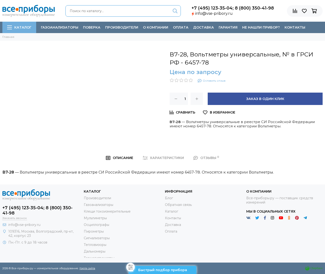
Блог (169, 198)
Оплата (180, 27)
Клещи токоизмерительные (107, 211)
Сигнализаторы (97, 238)
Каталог (22, 27)
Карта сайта (87, 268)
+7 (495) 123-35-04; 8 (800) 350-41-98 (233, 8)
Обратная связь (178, 205)
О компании (155, 27)
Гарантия (228, 27)
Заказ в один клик (265, 99)
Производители (121, 27)
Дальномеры (94, 251)
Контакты (295, 27)
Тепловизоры (95, 245)
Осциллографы (96, 225)
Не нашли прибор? (261, 27)
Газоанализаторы (59, 27)
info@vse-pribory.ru (214, 13)
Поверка (91, 27)
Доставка (203, 27)
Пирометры (94, 231)
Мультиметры (95, 218)
